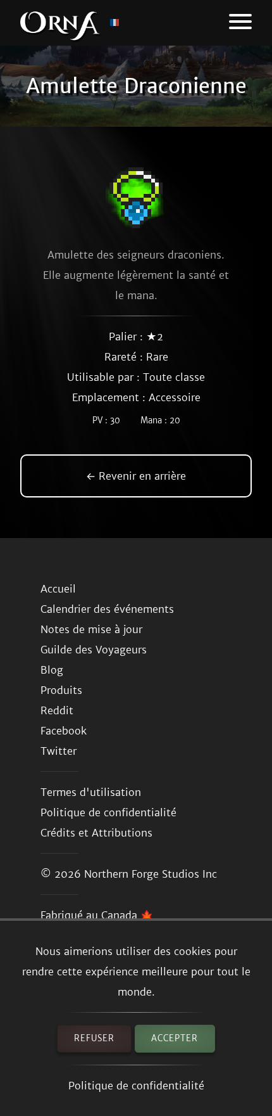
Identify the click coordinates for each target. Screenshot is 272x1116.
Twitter (58, 751)
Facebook (63, 730)
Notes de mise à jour (91, 629)
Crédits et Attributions (96, 832)
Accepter (174, 1038)
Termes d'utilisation (90, 792)
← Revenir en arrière (136, 476)
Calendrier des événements (107, 609)
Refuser (94, 1038)
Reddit (56, 710)
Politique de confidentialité (136, 1085)
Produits (61, 690)
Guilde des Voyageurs (93, 649)
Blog (51, 670)
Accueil (58, 588)
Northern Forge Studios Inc (150, 874)
